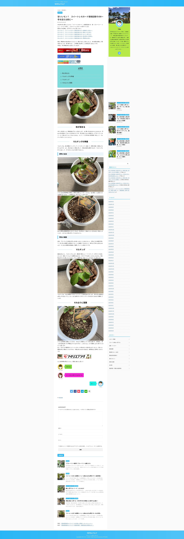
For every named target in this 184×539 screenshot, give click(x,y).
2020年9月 (111, 316)
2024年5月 (111, 215)
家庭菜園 (61, 397)
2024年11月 (111, 204)
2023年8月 (111, 240)
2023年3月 (111, 254)
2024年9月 (111, 207)
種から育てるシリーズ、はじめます (75, 488)
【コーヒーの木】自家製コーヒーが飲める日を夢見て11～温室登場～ (83, 476)
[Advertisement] (119, 79)
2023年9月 (111, 238)
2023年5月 (111, 249)
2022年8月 (111, 274)
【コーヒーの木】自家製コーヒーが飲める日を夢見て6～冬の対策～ (83, 513)
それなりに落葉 (67, 83)
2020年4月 (111, 330)
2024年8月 (111, 210)
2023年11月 (111, 232)
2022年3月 (111, 280)
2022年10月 (111, 269)
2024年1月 (111, 226)
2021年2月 (111, 302)
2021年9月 (111, 291)
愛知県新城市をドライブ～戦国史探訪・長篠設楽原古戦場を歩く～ (77, 525)
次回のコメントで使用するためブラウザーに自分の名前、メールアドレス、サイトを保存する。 (81, 446)
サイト (59, 440)
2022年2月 (111, 283)
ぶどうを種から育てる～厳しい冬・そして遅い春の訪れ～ (123, 106)
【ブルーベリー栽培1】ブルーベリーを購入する (78, 463)
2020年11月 (111, 311)
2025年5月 (111, 201)
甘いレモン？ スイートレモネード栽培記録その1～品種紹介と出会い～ (75, 30)
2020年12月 (111, 308)
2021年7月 (111, 294)
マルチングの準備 (68, 76)
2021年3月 (111, 299)
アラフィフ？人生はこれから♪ (92, 535)
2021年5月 (111, 297)
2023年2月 (111, 257)
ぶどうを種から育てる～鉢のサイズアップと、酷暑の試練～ (123, 130)
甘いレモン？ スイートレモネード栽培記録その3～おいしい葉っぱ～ (74, 34)
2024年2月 (111, 224)
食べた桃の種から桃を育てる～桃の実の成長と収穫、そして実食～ (123, 142)
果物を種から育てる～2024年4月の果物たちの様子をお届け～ (82, 501)
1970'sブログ (60, 4)
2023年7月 (111, 243)
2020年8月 (111, 319)
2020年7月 (111, 322)
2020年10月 (111, 313)
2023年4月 (111, 252)
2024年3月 (111, 221)
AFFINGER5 (105, 536)
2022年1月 (111, 285)
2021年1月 (111, 305)
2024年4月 (111, 218)
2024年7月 (111, 212)
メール (60, 434)
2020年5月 (111, 327)
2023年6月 (111, 246)
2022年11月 (111, 266)
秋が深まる (65, 73)
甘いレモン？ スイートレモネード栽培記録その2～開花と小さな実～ (74, 32)
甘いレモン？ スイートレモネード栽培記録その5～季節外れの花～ (73, 38)
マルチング (65, 79)
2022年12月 (111, 263)
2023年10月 (111, 235)
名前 (59, 428)
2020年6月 (111, 325)
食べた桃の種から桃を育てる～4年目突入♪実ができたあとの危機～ (123, 118)
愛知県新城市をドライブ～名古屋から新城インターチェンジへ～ (77, 523)
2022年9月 (111, 271)
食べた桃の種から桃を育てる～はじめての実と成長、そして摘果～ (123, 154)
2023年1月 (111, 260)
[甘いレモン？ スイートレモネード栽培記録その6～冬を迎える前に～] (82, 391)
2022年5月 (111, 277)
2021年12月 (111, 288)
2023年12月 (111, 229)
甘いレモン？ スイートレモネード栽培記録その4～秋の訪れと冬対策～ (75, 36)
